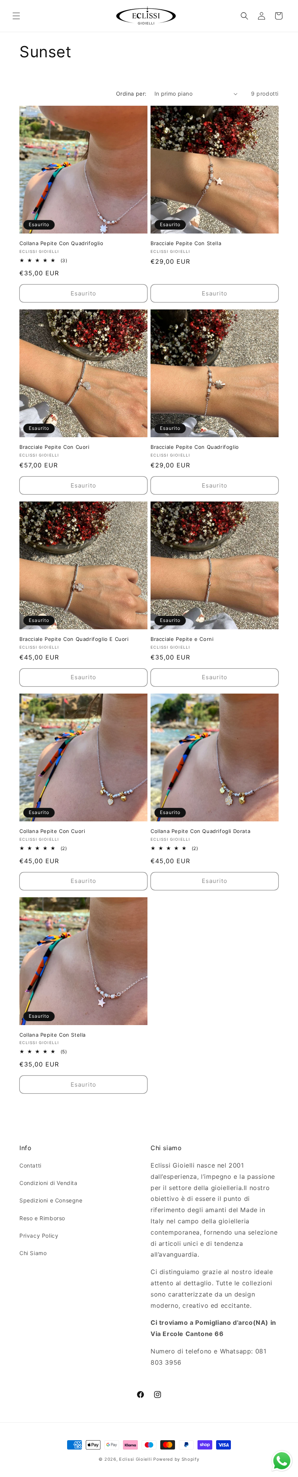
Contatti (30, 1165)
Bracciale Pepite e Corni (182, 639)
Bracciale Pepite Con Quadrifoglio (195, 447)
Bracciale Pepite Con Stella (186, 243)
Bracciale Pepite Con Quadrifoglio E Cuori (74, 639)
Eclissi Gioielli (135, 1459)
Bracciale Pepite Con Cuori (54, 447)
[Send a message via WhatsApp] (282, 1461)
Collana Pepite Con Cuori (52, 831)
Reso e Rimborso (42, 1218)
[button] (16, 15)
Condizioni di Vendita (48, 1183)
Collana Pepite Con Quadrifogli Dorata (200, 831)
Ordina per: (131, 93)
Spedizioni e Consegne (51, 1200)
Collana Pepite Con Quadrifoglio (61, 243)
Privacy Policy (38, 1235)
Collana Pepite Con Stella (52, 1035)
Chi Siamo (33, 1253)
